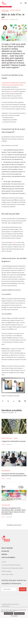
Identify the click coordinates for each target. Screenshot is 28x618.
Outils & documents (8, 557)
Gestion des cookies (7, 574)
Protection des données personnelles (12, 568)
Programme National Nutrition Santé (12, 85)
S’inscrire (22, 589)
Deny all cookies (19, 613)
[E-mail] (19, 401)
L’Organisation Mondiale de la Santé (12, 83)
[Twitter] (14, 401)
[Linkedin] (8, 401)
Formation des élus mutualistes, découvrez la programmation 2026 (14, 475)
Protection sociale (7, 438)
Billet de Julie (5, 10)
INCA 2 (11, 91)
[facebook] (2, 401)
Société (16, 438)
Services (4, 554)
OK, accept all (8, 613)
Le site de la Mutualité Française (11, 565)
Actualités (5, 551)
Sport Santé (5, 11)
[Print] (25, 401)
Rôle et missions (7, 548)
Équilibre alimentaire (15, 10)
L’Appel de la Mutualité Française (14, 441)
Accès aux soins (6, 505)
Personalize (14, 616)
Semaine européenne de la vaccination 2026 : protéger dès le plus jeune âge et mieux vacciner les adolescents (14, 511)
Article (3, 444)
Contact (4, 562)
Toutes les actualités (8, 412)
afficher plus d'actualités (14, 525)
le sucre (14, 242)
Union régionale (6, 470)
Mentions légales (6, 571)
